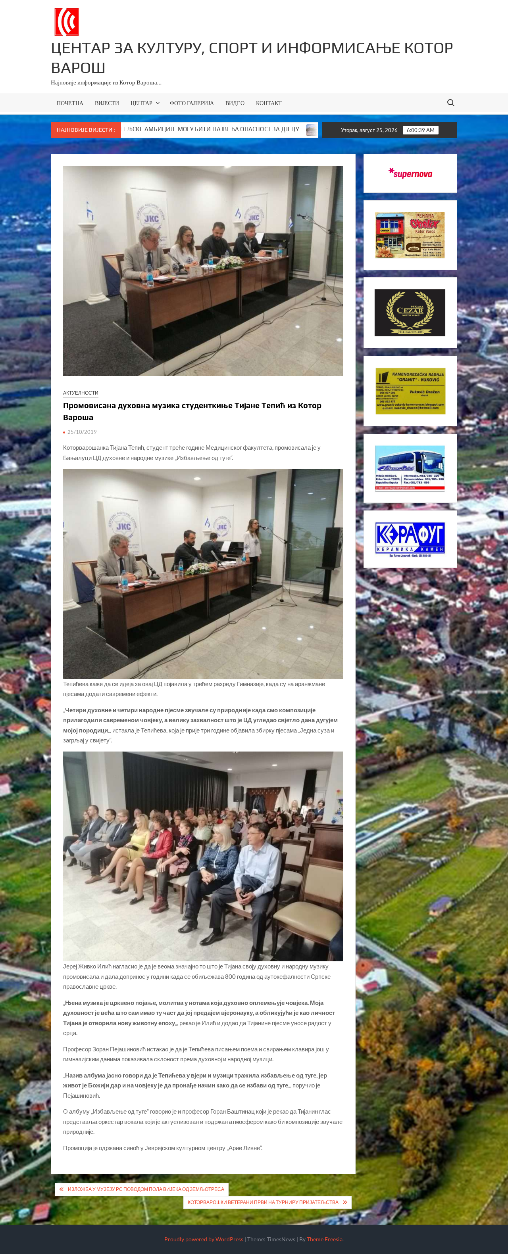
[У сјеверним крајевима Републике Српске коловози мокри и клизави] (234, 128)
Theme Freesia (325, 1239)
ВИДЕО (234, 103)
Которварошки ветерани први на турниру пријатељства (263, 1202)
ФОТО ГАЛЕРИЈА (192, 103)
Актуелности (80, 393)
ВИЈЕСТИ (107, 103)
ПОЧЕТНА (70, 103)
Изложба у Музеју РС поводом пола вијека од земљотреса (146, 1189)
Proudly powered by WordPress (203, 1239)
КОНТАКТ (269, 103)
